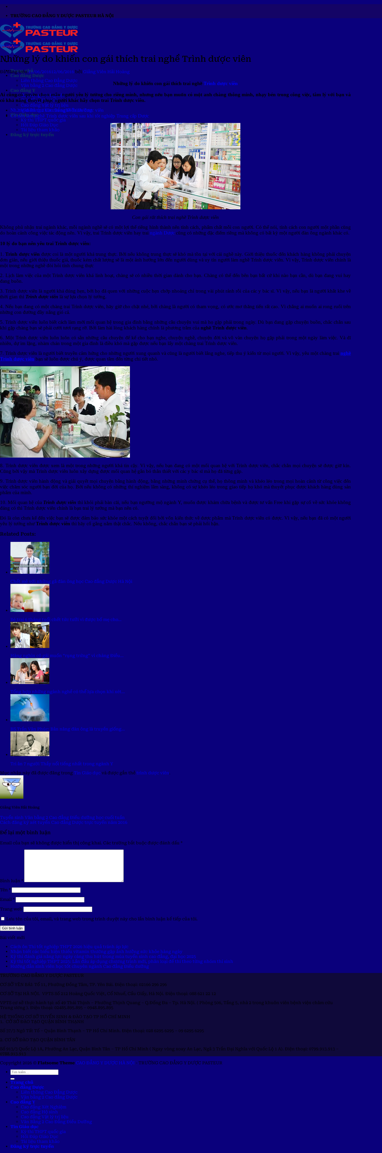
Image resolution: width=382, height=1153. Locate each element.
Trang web (11, 909)
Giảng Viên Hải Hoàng (106, 71)
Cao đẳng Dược (27, 75)
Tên (5, 889)
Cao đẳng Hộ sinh (39, 1111)
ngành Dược (162, 233)
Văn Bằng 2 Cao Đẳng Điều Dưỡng (56, 1121)
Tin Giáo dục (9, 45)
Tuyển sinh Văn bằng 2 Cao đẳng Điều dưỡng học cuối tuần (62, 817)
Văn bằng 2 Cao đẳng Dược (49, 85)
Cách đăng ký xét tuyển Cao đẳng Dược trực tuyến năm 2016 (63, 822)
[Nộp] (12, 1079)
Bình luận (11, 880)
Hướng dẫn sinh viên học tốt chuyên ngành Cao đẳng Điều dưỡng (79, 966)
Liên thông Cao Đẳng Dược (49, 80)
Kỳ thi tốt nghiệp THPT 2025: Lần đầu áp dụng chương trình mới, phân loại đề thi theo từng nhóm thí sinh (121, 961)
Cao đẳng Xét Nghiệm (43, 1106)
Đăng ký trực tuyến (32, 134)
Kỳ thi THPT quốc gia (43, 120)
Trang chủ (21, 1082)
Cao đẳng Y (22, 90)
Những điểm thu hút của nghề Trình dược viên (57, 110)
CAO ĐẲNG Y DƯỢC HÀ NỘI (105, 1062)
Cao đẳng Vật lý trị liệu (45, 105)
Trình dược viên (220, 83)
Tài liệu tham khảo (40, 129)
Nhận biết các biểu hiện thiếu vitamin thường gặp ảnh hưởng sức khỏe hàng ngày (96, 951)
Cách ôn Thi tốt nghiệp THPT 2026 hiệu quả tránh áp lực (69, 946)
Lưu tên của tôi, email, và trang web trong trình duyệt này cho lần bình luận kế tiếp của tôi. (102, 918)
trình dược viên (152, 772)
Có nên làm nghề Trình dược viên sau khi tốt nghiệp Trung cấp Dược (79, 116)
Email (7, 899)
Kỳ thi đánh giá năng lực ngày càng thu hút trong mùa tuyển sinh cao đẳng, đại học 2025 (103, 956)
